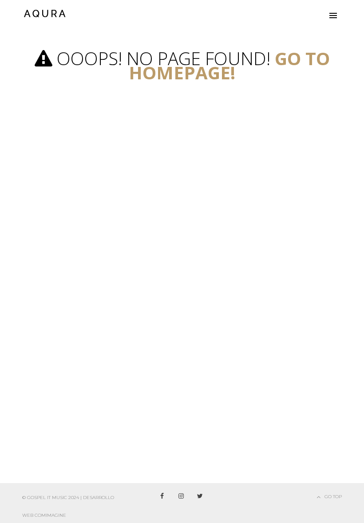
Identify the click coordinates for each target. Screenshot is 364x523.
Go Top (333, 497)
